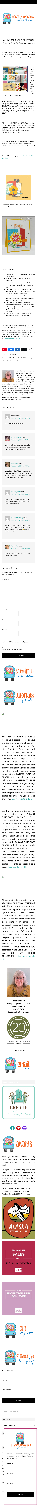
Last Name (6, 1390)
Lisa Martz (15, 463)
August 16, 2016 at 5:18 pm (20, 520)
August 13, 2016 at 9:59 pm (20, 466)
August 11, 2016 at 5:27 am (20, 418)
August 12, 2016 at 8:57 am (20, 440)
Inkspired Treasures (18, 18)
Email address (7, 1370)
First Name (6, 1380)
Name (4, 610)
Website (4, 630)
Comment (5, 580)
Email (4, 620)
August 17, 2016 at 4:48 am (20, 548)
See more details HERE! (22, 799)
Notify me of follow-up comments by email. (15, 642)
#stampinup (17, 357)
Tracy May (15, 546)
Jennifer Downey (17, 518)
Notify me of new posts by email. (12, 649)
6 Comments (30, 43)
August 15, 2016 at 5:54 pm (20, 494)
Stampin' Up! (14, 361)
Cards (14, 354)
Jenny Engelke (16, 437)
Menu (18, 2)
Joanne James (16, 492)
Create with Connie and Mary (13, 339)
